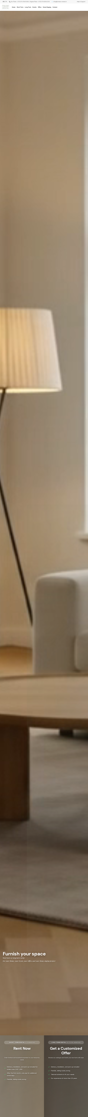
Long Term (28, 7)
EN (3, 1)
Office (39, 7)
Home (13, 7)
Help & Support (81, 1)
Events (34, 7)
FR (6, 1)
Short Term (20, 7)
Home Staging (47, 7)
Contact (55, 7)
